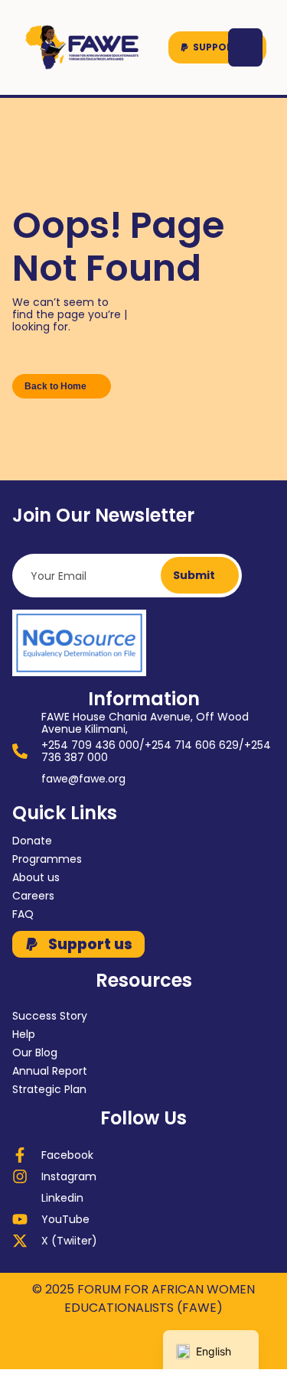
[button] (217, 47)
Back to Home (55, 386)
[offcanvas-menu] (245, 47)
